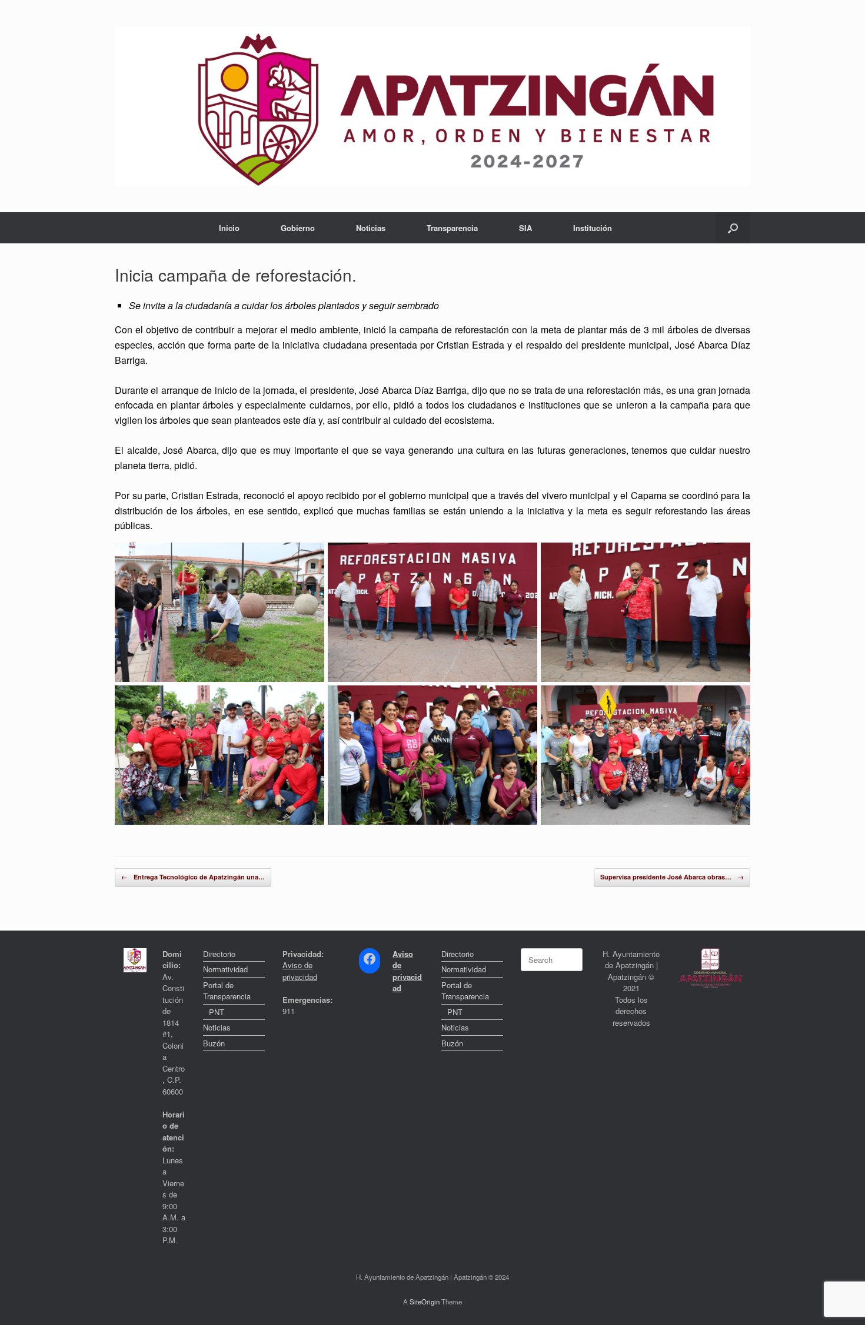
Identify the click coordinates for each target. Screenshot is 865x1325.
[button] (733, 227)
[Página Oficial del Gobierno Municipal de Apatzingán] (432, 106)
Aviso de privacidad (299, 970)
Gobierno (298, 227)
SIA (525, 227)
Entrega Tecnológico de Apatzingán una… (193, 876)
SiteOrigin (425, 1301)
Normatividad (225, 969)
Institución (592, 227)
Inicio (229, 227)
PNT (216, 1012)
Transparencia (452, 227)
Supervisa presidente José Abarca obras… (672, 876)
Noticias (370, 227)
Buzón (214, 1043)
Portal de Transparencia (227, 990)
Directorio (219, 953)
